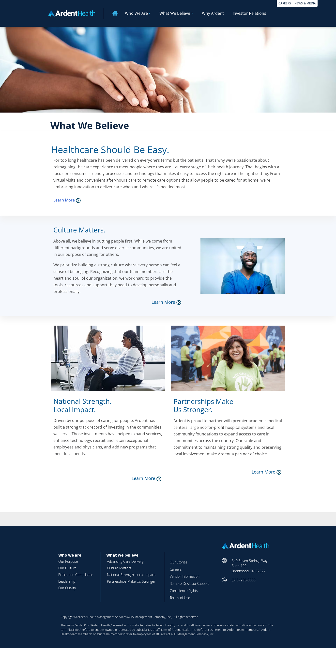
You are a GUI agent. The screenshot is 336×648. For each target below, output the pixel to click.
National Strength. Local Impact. (131, 574)
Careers (284, 3)
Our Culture (67, 568)
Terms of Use (180, 597)
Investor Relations (249, 13)
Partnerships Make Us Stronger (131, 581)
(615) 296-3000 (244, 580)
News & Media (305, 3)
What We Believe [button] (174, 13)
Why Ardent (213, 13)
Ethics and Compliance (75, 574)
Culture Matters (119, 568)
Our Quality (67, 588)
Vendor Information (184, 576)
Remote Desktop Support (189, 583)
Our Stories (178, 562)
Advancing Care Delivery (125, 561)
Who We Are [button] (136, 13)
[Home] (73, 13)
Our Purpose (68, 561)
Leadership (66, 581)
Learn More (64, 200)
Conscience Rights (184, 590)
